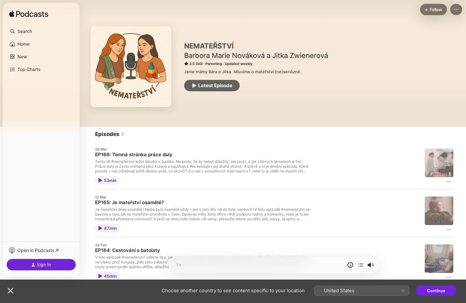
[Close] (10, 290)
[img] (28, 14)
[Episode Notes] (350, 265)
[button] (41, 31)
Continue (436, 290)
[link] (110, 134)
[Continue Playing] (361, 265)
